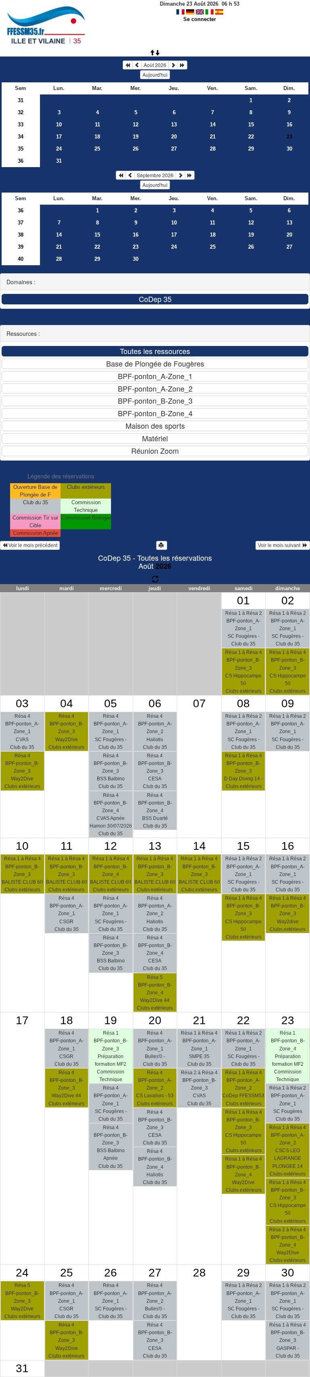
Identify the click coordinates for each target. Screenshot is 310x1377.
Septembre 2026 (155, 175)
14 (213, 125)
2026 (163, 566)
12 (135, 125)
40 (20, 259)
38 (20, 235)
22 (251, 137)
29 (251, 149)
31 (20, 100)
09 (287, 703)
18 (97, 137)
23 (135, 247)
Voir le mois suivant (280, 545)
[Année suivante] (182, 65)
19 (135, 137)
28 (213, 149)
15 (251, 125)
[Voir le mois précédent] (137, 65)
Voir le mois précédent (32, 545)
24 (59, 149)
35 (20, 149)
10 (59, 125)
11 (97, 125)
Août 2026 (155, 64)
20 (174, 137)
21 (213, 137)
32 (20, 112)
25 (97, 149)
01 (243, 600)
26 (135, 149)
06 (155, 703)
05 (110, 703)
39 (20, 247)
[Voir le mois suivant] (173, 65)
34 (20, 137)
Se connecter (199, 19)
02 (287, 600)
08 (243, 703)
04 (66, 703)
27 (174, 149)
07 (199, 703)
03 (22, 703)
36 (20, 161)
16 (289, 125)
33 (20, 125)
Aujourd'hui (155, 74)
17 (59, 137)
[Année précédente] (127, 65)
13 (174, 125)
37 (20, 223)
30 (289, 149)
